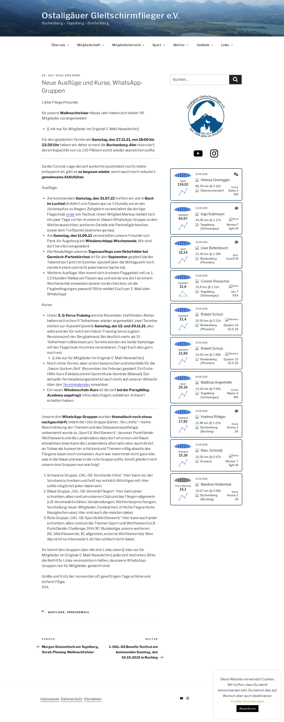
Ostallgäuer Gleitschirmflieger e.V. (110, 15)
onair (70, 214)
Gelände (203, 45)
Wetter (179, 45)
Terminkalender (76, 385)
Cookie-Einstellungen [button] (247, 701)
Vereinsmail (78, 612)
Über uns (58, 45)
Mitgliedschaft (89, 45)
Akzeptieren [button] (247, 708)
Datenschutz (72, 699)
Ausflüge (56, 612)
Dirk (76, 75)
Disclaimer (93, 699)
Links (225, 45)
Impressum (49, 699)
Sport (156, 45)
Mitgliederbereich (126, 45)
